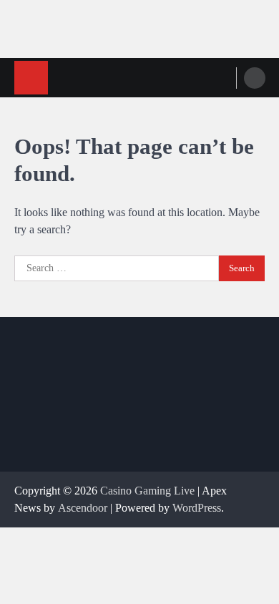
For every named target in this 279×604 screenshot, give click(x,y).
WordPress (196, 508)
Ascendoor (82, 508)
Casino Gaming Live (147, 490)
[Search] (254, 78)
